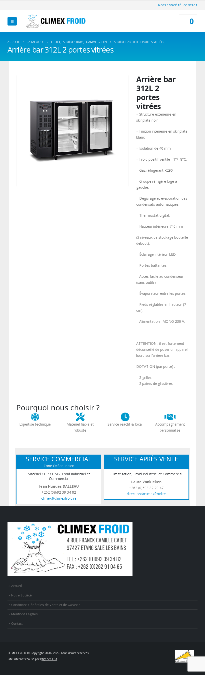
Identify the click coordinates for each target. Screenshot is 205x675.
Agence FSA (49, 659)
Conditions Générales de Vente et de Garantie (45, 605)
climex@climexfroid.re (58, 498)
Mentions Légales (24, 614)
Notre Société (169, 5)
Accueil (16, 586)
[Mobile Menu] (12, 21)
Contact (191, 5)
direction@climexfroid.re (146, 493)
